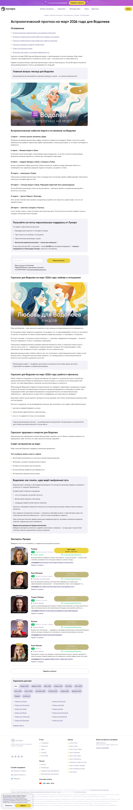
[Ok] (15, 756)
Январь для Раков (58, 705)
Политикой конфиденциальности (36, 269)
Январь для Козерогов (59, 716)
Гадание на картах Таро (78, 762)
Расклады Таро (75, 9)
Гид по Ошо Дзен (75, 756)
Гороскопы (61, 9)
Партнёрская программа (50, 774)
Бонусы (43, 764)
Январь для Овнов (21, 701)
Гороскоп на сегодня (56, 15)
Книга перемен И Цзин (77, 769)
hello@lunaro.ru (101, 743)
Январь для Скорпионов (60, 713)
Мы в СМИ (44, 756)
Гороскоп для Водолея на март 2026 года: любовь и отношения (36, 37)
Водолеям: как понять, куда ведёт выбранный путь (31, 52)
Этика (87, 9)
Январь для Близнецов (22, 705)
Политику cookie (56, 792)
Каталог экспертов (46, 9)
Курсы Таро (73, 746)
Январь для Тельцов (58, 701)
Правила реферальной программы (40, 792)
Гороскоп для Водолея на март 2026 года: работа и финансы (35, 41)
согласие (21, 265)
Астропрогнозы (68, 15)
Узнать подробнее (102, 748)
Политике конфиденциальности (14, 798)
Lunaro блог (73, 743)
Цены (43, 749)
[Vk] (12, 756)
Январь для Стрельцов (22, 716)
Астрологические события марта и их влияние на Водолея (34, 33)
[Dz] (21, 756)
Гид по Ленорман (75, 759)
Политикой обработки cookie (19, 802)
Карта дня (95, 9)
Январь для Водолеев (22, 720)
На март (76, 15)
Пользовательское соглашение (99, 790)
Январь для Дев (57, 709)
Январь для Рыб (57, 720)
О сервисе (44, 743)
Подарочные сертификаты (50, 771)
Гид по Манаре (74, 752)
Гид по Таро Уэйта (75, 749)
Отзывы (43, 752)
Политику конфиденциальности (20, 792)
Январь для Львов (20, 709)
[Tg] (18, 756)
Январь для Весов (21, 713)
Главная (46, 15)
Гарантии (44, 746)
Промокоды (45, 767)
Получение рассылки (80, 792)
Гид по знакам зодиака (77, 765)
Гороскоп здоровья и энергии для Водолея (28, 45)
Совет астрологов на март (23, 48)
